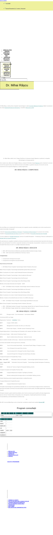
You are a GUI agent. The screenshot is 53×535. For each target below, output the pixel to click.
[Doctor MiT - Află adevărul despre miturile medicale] (11, 515)
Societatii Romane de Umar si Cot (13, 233)
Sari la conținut (3, 0)
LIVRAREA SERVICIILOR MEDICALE (17, 492)
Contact (7, 60)
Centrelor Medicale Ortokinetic (36, 106)
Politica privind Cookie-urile (17, 494)
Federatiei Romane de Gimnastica (12, 107)
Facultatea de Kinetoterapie (29, 232)
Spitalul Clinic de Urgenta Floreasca (8, 238)
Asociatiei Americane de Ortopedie (39, 233)
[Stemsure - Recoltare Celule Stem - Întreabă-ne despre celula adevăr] (26, 521)
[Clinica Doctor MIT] (5, 47)
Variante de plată (6, 58)
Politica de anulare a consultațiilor (19, 491)
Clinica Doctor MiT (30, 107)
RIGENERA (14, 320)
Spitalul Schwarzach (14, 236)
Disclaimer (12, 496)
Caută (4, 77)
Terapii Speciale (6, 52)
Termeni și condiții (14, 490)
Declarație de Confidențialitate (18, 497)
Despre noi (6, 55)
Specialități (7, 50)
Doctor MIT (41, 402)
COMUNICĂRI (12, 495)
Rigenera (37, 163)
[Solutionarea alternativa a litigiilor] (16, 471)
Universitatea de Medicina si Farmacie (13, 232)
